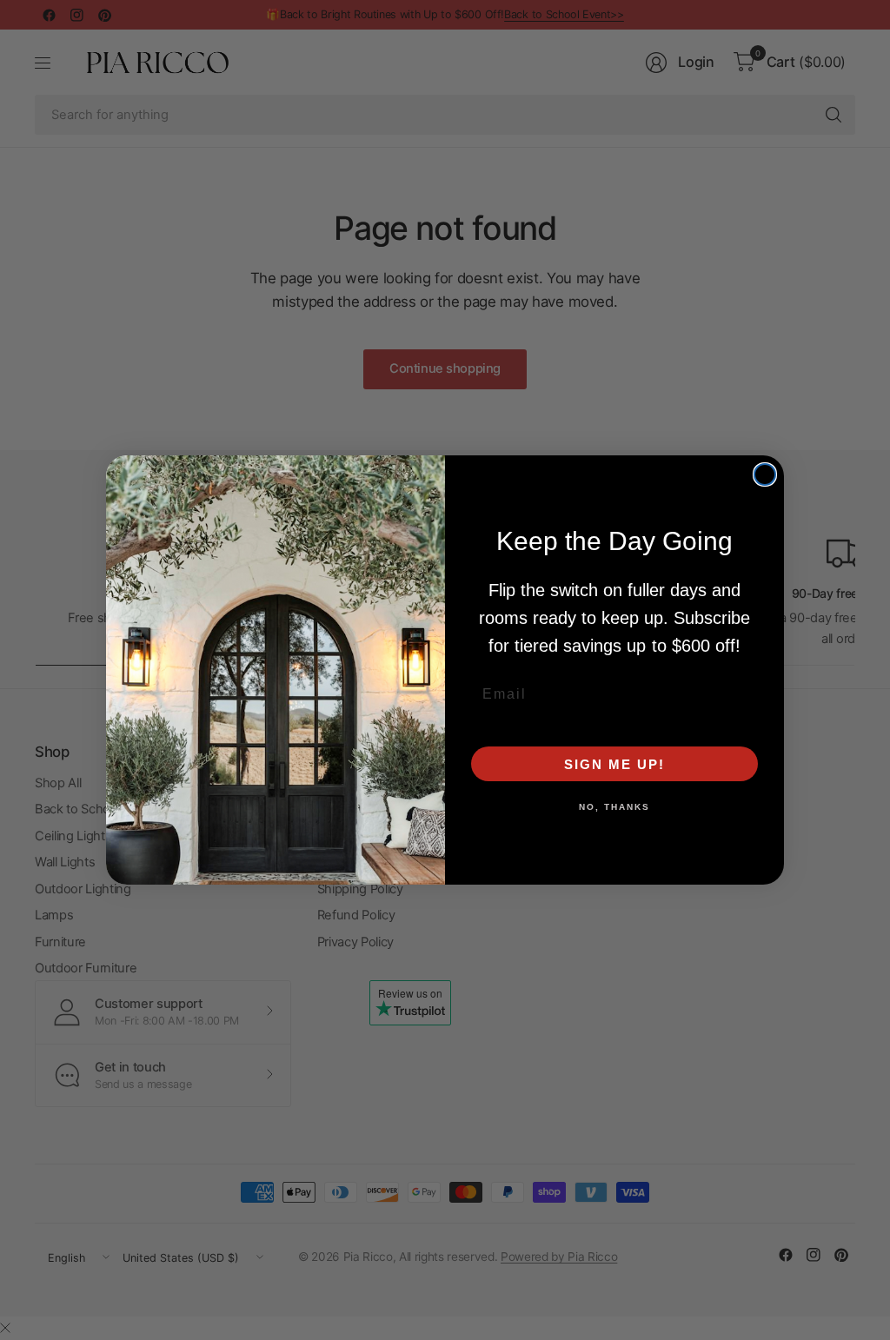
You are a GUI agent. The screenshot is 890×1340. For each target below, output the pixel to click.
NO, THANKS (614, 807)
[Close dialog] (764, 474)
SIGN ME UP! (614, 764)
